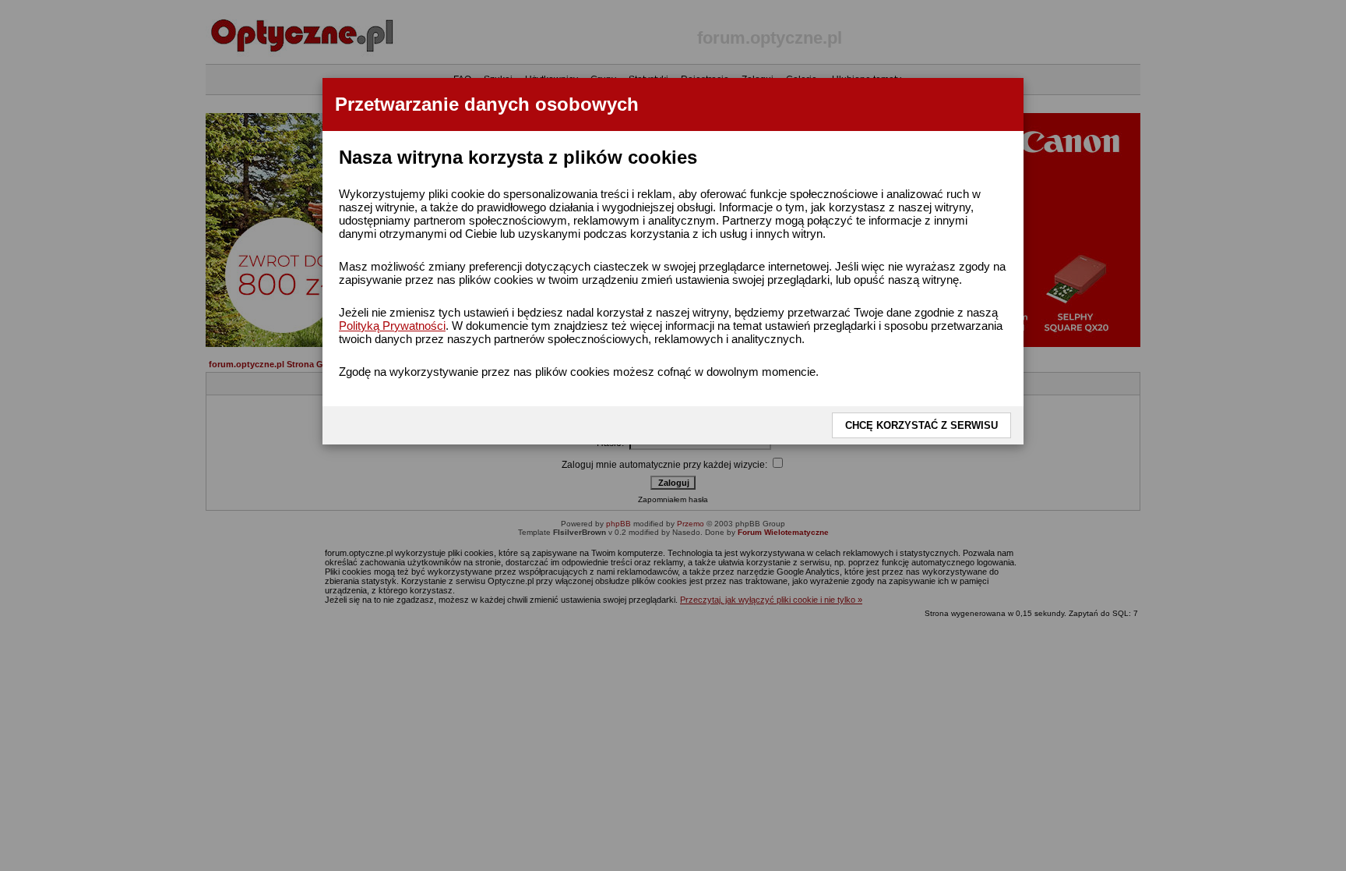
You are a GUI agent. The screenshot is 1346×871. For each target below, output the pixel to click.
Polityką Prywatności (392, 325)
